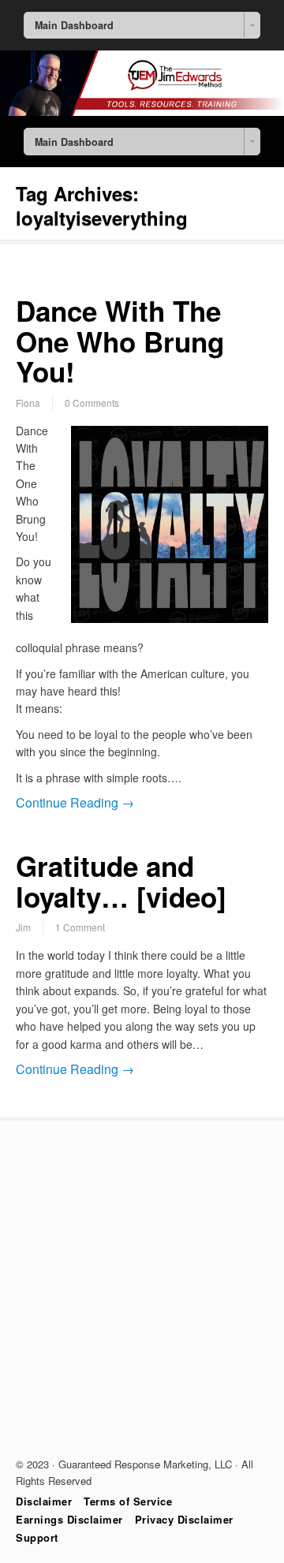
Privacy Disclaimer (184, 1519)
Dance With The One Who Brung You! (120, 341)
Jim (23, 927)
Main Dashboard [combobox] (74, 25)
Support (37, 1537)
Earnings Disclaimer (69, 1519)
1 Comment (80, 927)
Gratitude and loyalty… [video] (121, 881)
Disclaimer (44, 1501)
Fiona (28, 402)
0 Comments (92, 402)
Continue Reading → (75, 802)
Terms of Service (128, 1501)
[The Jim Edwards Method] (142, 111)
